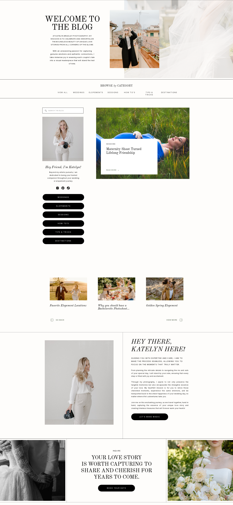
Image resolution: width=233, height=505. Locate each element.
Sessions (110, 144)
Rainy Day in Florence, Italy (67, 305)
